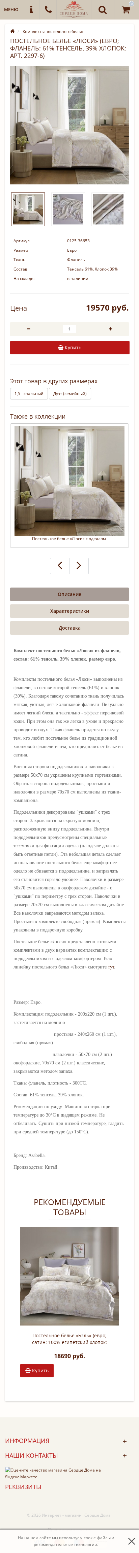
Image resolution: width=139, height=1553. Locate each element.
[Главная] (12, 31)
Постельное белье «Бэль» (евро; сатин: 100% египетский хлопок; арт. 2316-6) (69, 1339)
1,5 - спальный (29, 393)
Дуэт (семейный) (70, 393)
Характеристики (69, 611)
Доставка (70, 628)
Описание (69, 594)
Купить (40, 1370)
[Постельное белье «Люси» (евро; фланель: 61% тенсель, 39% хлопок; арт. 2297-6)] (69, 125)
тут (111, 966)
